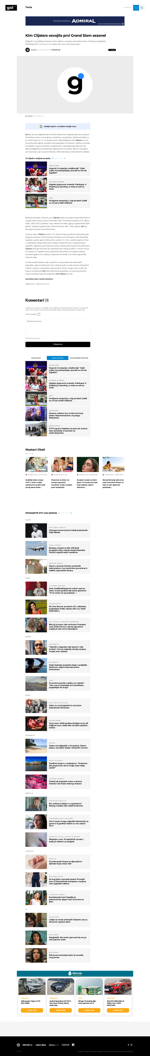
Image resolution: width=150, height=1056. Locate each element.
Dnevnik (27, 1045)
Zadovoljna (40, 1045)
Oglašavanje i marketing (97, 1051)
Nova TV (18, 1045)
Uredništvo (87, 1051)
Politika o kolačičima (128, 1051)
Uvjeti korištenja (107, 1051)
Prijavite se (57, 344)
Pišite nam (80, 1051)
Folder (65, 1045)
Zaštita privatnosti (117, 1051)
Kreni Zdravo (73, 1045)
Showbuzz (54, 1045)
